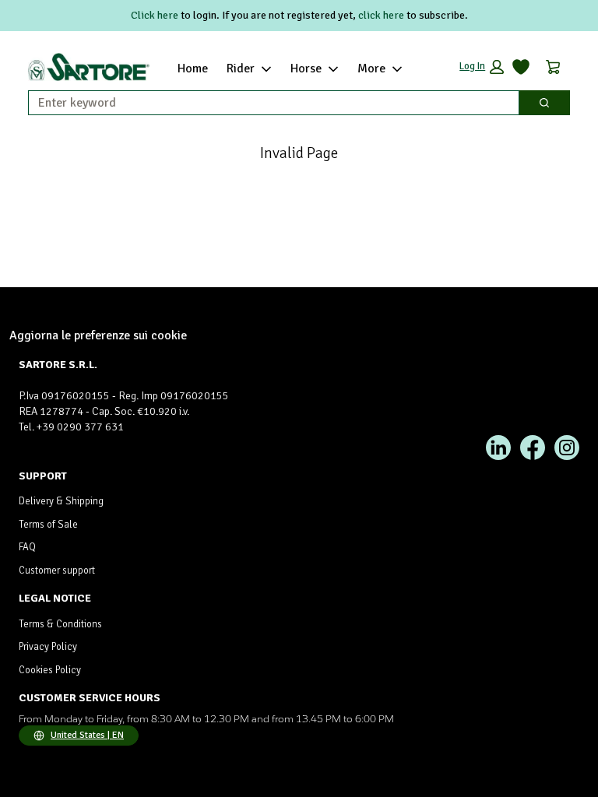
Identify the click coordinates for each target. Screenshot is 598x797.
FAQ (27, 547)
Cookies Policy (50, 670)
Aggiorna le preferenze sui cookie (98, 335)
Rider (241, 68)
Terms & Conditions (60, 624)
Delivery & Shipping (61, 501)
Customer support (57, 570)
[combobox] (267, 102)
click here (381, 15)
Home (193, 68)
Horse (306, 68)
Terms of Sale (48, 524)
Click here (154, 15)
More (371, 68)
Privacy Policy (48, 647)
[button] (481, 67)
